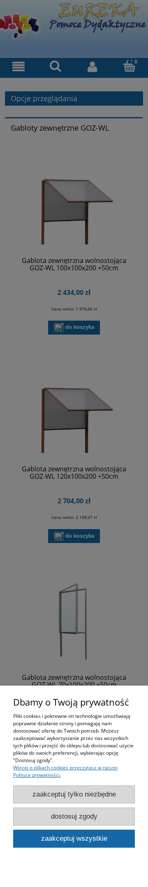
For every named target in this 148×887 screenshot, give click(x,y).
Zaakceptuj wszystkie (74, 838)
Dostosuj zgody (74, 816)
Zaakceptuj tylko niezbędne (74, 794)
